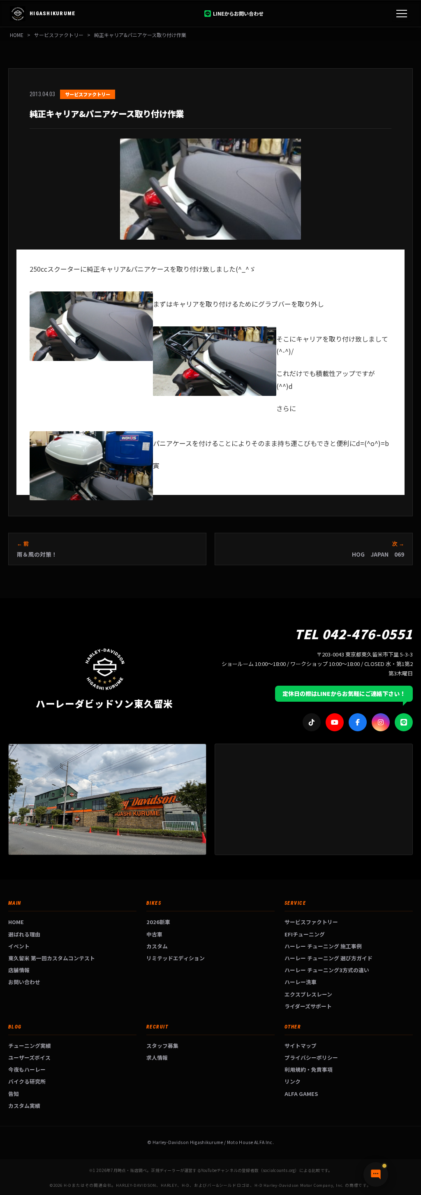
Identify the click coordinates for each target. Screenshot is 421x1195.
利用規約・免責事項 (309, 1069)
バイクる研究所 (27, 1081)
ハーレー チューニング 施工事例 (323, 946)
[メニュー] (401, 13)
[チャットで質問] (375, 1174)
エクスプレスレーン (308, 994)
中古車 (154, 934)
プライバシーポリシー (311, 1057)
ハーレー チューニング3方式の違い (327, 970)
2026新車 (158, 922)
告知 (13, 1094)
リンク (293, 1081)
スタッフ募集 (162, 1045)
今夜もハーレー (27, 1069)
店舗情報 (19, 970)
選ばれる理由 (24, 934)
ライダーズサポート (308, 1006)
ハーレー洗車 (301, 982)
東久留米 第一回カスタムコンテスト (51, 958)
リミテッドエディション (175, 958)
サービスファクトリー (311, 922)
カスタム (157, 946)
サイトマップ (301, 1045)
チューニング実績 (29, 1045)
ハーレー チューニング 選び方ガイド (328, 958)
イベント (19, 946)
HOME (16, 34)
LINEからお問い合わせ (238, 13)
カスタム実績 (24, 1105)
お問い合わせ (24, 982)
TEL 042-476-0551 (353, 633)
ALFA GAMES (301, 1094)
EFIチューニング (305, 934)
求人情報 (157, 1057)
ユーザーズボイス (29, 1057)
